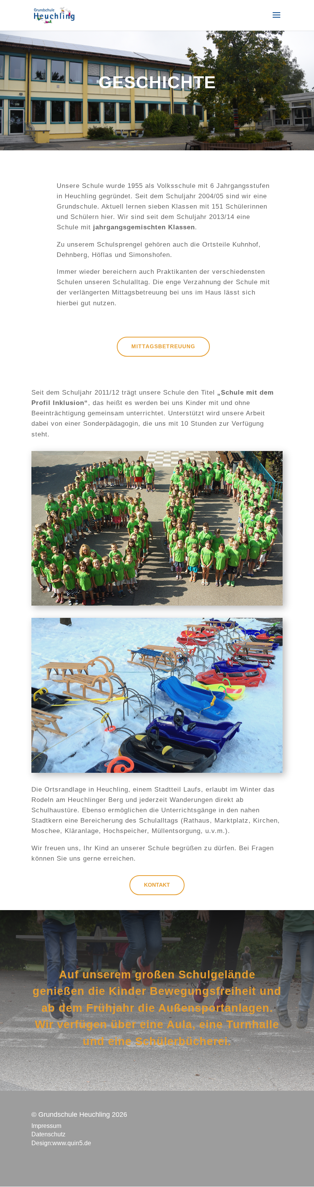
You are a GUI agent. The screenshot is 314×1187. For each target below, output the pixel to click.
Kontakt (157, 885)
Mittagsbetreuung (163, 346)
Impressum (46, 1126)
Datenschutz (48, 1134)
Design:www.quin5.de (61, 1143)
